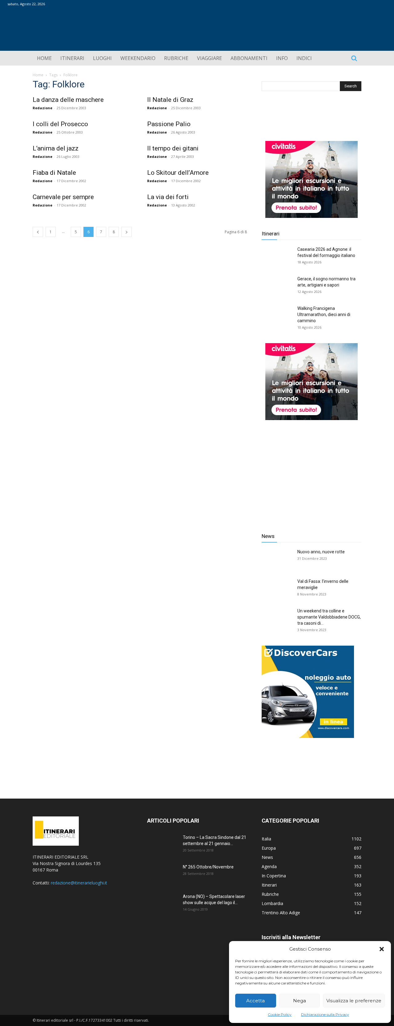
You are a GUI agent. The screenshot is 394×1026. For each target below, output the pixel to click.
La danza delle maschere (68, 99)
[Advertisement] (311, 471)
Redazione (42, 108)
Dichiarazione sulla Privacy (325, 1014)
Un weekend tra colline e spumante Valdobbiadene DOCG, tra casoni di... (329, 617)
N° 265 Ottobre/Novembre (208, 866)
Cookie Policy (279, 1014)
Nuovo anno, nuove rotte (321, 551)
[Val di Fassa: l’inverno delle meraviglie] (277, 589)
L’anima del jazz (55, 148)
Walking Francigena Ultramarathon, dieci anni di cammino (323, 314)
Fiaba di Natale (54, 172)
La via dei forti (168, 197)
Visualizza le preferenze (353, 1001)
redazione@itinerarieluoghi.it (79, 883)
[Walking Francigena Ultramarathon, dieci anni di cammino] (277, 316)
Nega (299, 1001)
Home (38, 75)
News (268, 536)
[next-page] (126, 232)
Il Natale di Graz (170, 99)
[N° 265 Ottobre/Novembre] (162, 874)
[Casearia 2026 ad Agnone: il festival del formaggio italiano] (277, 257)
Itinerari (270, 233)
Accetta (255, 1001)
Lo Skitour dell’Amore (178, 172)
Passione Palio (169, 124)
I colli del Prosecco (60, 124)
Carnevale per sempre (63, 197)
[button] (382, 949)
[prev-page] (38, 232)
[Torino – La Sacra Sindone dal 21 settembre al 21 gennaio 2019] (162, 845)
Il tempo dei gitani (173, 148)
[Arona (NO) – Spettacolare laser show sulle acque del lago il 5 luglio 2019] (162, 904)
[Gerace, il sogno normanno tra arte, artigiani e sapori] (277, 286)
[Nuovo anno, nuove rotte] (277, 559)
